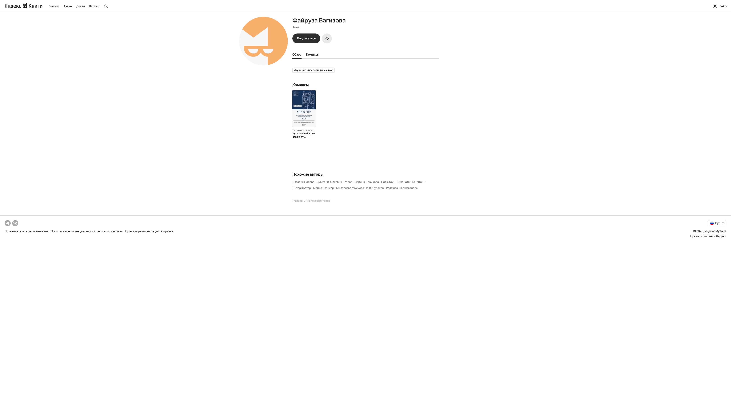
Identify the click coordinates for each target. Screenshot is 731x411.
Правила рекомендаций (142, 231)
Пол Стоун (388, 182)
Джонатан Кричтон (410, 182)
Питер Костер (301, 188)
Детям (80, 6)
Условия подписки (110, 231)
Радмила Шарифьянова (402, 188)
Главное (54, 6)
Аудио (68, 6)
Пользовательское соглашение (27, 231)
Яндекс (721, 236)
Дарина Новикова (367, 182)
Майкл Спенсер (323, 188)
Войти (723, 6)
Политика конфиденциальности (73, 231)
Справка (167, 231)
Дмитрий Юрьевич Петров (334, 182)
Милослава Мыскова (350, 188)
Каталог (94, 6)
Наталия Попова (303, 182)
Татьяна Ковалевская (305, 130)
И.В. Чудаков (375, 188)
